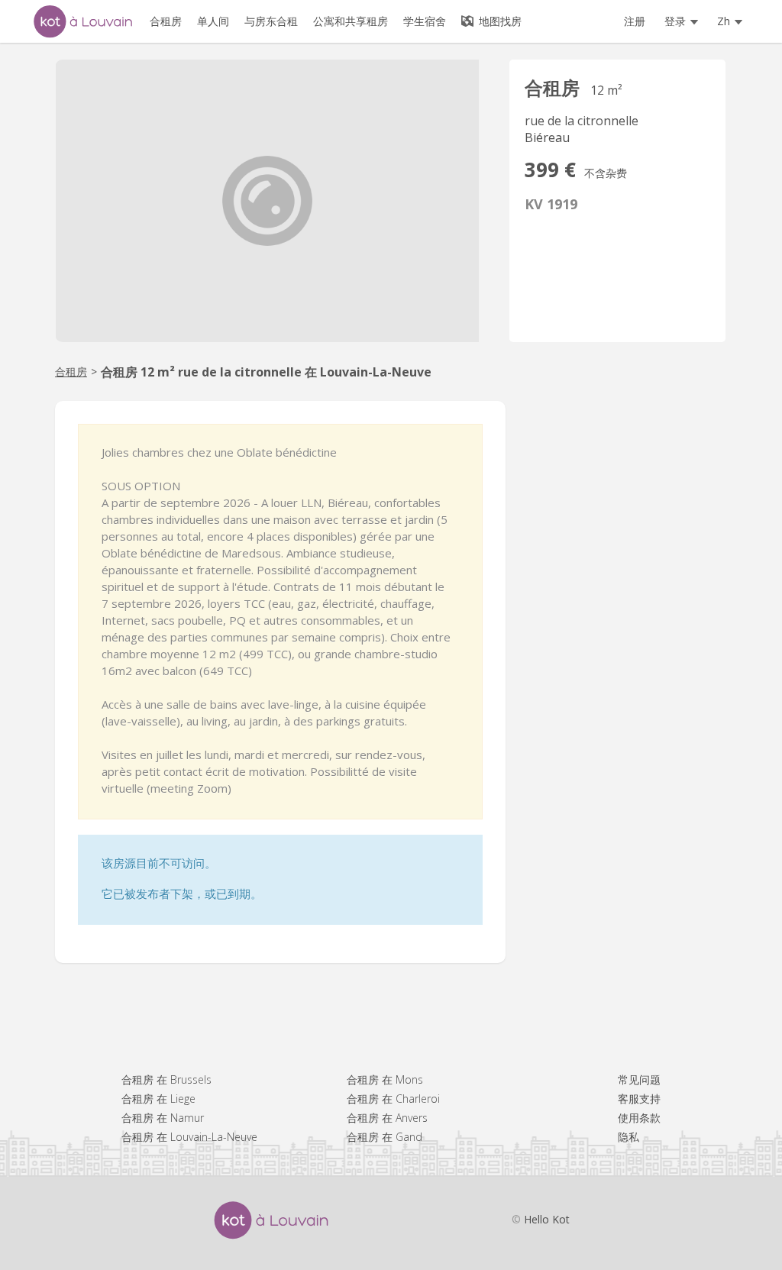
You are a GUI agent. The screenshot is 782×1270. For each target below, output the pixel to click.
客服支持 (639, 1098)
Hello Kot (547, 1219)
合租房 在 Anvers (387, 1117)
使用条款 (639, 1117)
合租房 (71, 371)
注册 (634, 21)
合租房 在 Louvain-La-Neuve (189, 1136)
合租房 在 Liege (158, 1098)
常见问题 (639, 1079)
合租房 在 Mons (385, 1079)
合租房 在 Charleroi (393, 1098)
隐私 (628, 1136)
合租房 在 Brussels (166, 1079)
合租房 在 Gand (384, 1136)
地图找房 (499, 21)
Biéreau (547, 137)
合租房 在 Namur (162, 1117)
